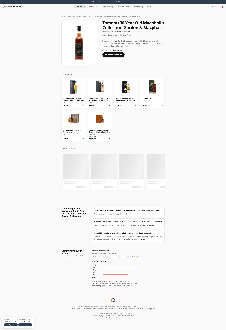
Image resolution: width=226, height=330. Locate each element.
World (138, 7)
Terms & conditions (115, 309)
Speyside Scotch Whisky (84, 16)
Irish (93, 7)
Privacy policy (103, 309)
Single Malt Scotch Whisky (146, 225)
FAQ (89, 309)
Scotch (80, 7)
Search (73, 309)
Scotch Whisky (71, 16)
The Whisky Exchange (116, 50)
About (78, 309)
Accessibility (126, 309)
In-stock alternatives (113, 55)
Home (63, 16)
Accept (25, 325)
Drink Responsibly (150, 309)
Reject (10, 325)
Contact (84, 309)
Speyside (116, 214)
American (123, 7)
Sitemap (95, 309)
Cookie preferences (137, 309)
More (149, 7)
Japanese (107, 7)
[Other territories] (222, 6)
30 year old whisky (144, 239)
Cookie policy (27, 321)
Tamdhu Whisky (97, 16)
